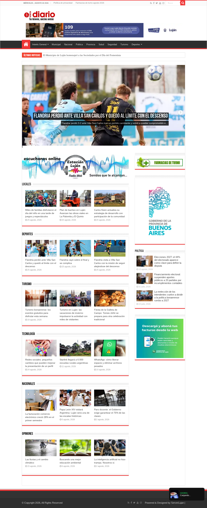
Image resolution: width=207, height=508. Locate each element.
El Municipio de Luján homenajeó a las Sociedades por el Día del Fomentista (82, 55)
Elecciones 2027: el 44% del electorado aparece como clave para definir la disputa (167, 261)
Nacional (68, 44)
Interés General (39, 44)
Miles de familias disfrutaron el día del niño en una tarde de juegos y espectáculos (40, 213)
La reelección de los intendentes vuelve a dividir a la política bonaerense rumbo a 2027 (168, 296)
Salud (101, 44)
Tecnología (28, 334)
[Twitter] (156, 3)
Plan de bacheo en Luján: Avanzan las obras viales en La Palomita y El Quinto (74, 213)
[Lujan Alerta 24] (103, 30)
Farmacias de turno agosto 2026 (90, 3)
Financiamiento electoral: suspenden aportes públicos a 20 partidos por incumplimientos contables (168, 278)
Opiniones (27, 434)
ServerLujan (177, 502)
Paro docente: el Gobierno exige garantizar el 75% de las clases (109, 412)
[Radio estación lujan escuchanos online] (75, 166)
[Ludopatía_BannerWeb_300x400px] (159, 210)
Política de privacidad (63, 3)
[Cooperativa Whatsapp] (159, 338)
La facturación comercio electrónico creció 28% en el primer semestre (39, 417)
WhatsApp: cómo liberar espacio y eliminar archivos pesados (108, 362)
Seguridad (112, 44)
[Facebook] (154, 3)
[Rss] (151, 3)
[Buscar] (182, 2)
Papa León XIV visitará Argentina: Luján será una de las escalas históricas (74, 412)
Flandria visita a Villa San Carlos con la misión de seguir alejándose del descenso (109, 263)
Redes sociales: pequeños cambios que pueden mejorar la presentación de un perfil (40, 362)
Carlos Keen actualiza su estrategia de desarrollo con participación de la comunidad (109, 213)
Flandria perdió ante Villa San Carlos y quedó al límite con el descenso (101, 116)
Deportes (136, 44)
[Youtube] (160, 3)
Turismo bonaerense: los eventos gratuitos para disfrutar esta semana (38, 313)
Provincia (90, 44)
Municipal (56, 44)
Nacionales (28, 384)
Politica (79, 44)
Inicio (26, 44)
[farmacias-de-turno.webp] (159, 162)
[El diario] (39, 15)
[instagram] (163, 3)
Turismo (124, 44)
